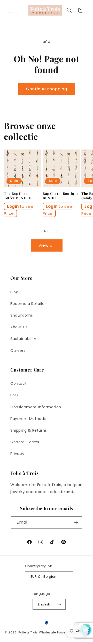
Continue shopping (46, 88)
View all (46, 245)
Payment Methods (28, 418)
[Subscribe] (76, 522)
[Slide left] (35, 231)
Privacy (17, 453)
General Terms (24, 442)
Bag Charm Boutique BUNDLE (61, 195)
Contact (18, 383)
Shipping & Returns (28, 430)
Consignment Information (35, 407)
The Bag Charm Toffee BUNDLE (17, 195)
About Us (19, 327)
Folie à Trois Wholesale (37, 632)
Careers (18, 350)
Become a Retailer (28, 303)
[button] (10, 10)
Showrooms (21, 315)
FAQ (14, 395)
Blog (14, 292)
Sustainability (23, 338)
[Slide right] (58, 231)
